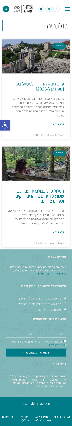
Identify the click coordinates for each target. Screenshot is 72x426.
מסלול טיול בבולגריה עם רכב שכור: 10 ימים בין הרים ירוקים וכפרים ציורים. (39, 196)
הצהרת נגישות (61, 417)
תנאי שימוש (41, 417)
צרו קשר (24, 417)
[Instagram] (56, 9)
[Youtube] (41, 9)
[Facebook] (48, 9)
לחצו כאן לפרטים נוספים (52, 274)
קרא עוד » (58, 124)
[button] (5, 125)
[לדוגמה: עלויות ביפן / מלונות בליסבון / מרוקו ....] (6, 9)
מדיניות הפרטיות (57, 345)
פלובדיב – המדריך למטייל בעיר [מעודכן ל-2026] (38, 86)
